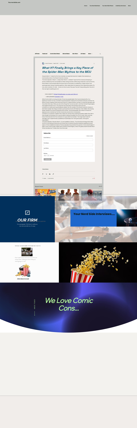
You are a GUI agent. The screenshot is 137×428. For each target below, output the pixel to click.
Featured (44, 53)
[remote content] (68, 95)
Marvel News (66, 53)
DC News (83, 53)
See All (100, 185)
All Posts (37, 53)
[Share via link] (53, 173)
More (89, 53)
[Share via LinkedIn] (49, 173)
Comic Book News (55, 53)
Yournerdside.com (14, 2)
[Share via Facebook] (42, 173)
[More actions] (94, 63)
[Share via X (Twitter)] (46, 173)
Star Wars (75, 53)
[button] (100, 53)
